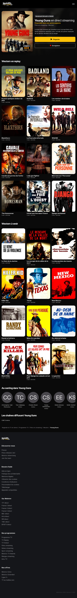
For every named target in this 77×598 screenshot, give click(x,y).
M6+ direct (5, 514)
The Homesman (8, 213)
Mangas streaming (8, 556)
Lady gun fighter (33, 176)
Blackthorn (6, 138)
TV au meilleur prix (8, 580)
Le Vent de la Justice (9, 261)
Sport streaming (7, 551)
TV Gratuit (5, 543)
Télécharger (6, 487)
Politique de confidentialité (11, 474)
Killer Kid (5, 301)
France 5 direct (7, 511)
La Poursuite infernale (35, 138)
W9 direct (5, 519)
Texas (29, 301)
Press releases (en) (8, 453)
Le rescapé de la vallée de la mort (37, 262)
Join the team (6, 458)
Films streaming (7, 545)
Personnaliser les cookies (10, 485)
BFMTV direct (6, 524)
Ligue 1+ (4, 577)
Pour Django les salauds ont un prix (38, 377)
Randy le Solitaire (8, 338)
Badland (30, 99)
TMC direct (5, 522)
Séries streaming (7, 548)
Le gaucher (56, 376)
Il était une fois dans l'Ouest (37, 213)
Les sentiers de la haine (61, 99)
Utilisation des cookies (9, 479)
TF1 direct (5, 503)
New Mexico (56, 301)
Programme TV (7, 537)
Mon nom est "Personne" (61, 176)
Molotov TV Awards (8, 554)
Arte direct (5, 516)
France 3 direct (7, 508)
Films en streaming (41, 25)
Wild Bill (55, 138)
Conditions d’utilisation (9, 482)
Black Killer (6, 376)
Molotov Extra (6, 572)
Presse (4, 450)
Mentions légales (7, 476)
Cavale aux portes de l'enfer (12, 176)
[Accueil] (7, 4)
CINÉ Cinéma (6, 420)
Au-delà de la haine (59, 338)
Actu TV (4, 559)
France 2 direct (7, 505)
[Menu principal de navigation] (73, 4)
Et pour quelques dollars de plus (12, 99)
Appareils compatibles (9, 490)
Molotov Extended (8, 575)
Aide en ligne (6, 471)
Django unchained (58, 213)
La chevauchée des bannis (62, 261)
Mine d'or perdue (33, 338)
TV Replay (5, 540)
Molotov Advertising (9, 455)
